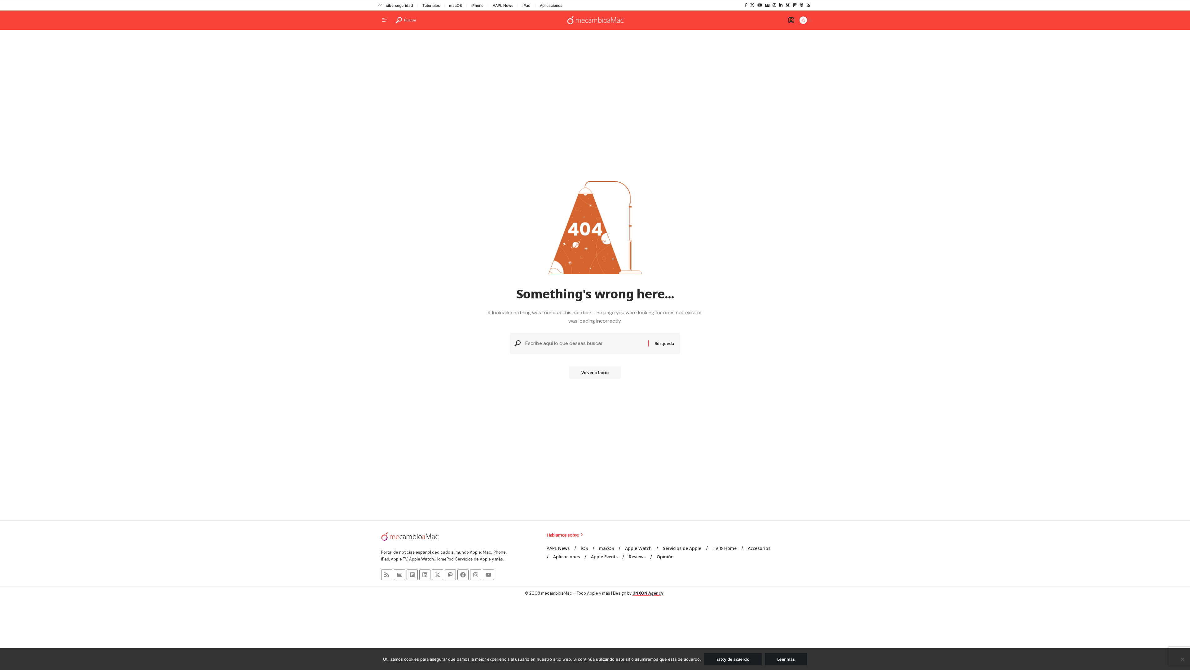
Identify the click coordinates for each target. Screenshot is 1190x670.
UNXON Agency (647, 593)
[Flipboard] (794, 5)
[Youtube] (488, 574)
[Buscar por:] (584, 343)
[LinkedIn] (781, 5)
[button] (406, 20)
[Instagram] (774, 5)
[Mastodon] (450, 574)
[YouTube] (760, 5)
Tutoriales (431, 5)
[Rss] (808, 5)
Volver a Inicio (595, 372)
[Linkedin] (424, 574)
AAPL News (503, 5)
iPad (526, 5)
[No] (1182, 659)
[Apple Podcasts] (801, 5)
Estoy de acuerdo (732, 659)
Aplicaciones (551, 5)
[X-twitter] (437, 574)
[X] (752, 5)
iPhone (477, 5)
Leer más (786, 659)
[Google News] (767, 5)
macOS (455, 5)
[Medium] (787, 5)
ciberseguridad (399, 5)
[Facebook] (746, 5)
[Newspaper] (399, 574)
